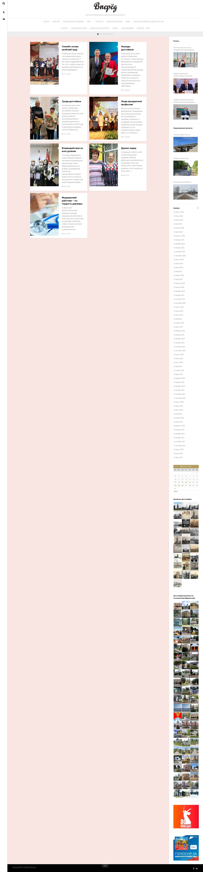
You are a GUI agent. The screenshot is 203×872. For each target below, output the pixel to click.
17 (175, 482)
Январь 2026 (179, 240)
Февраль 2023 (180, 378)
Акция (127, 21)
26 (182, 485)
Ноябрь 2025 (179, 248)
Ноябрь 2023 (179, 343)
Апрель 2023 (179, 370)
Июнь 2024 (179, 315)
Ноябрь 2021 (179, 438)
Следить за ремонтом (181, 158)
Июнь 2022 (179, 410)
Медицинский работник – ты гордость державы (72, 200)
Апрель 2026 (179, 228)
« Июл (175, 491)
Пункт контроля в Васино (182, 182)
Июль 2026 (179, 216)
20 (186, 482)
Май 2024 (178, 319)
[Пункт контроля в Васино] (185, 192)
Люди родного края (114, 21)
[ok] (3, 12)
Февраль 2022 (180, 426)
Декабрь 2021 (180, 434)
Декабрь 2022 (180, 386)
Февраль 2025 (180, 283)
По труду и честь (38, 82)
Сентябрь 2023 (180, 350)
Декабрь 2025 (180, 244)
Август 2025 (179, 259)
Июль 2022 (179, 406)
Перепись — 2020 (143, 28)
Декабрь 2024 (180, 291)
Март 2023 (179, 374)
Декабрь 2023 (180, 339)
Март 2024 (179, 327)
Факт (89, 21)
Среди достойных (71, 101)
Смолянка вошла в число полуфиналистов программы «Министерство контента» (183, 49)
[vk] (3, 19)
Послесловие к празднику (73, 21)
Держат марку (128, 148)
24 (175, 485)
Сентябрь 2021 (180, 445)
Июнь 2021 (179, 457)
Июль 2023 (179, 358)
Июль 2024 (179, 311)
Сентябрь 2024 (180, 303)
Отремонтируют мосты (181, 134)
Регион (46, 21)
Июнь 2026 (179, 220)
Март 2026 (179, 232)
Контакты (99, 21)
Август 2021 (179, 449)
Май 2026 (178, 224)
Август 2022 (179, 402)
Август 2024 (179, 307)
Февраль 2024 (180, 331)
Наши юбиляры (127, 28)
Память (115, 28)
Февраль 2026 (180, 236)
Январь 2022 (179, 430)
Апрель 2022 (179, 418)
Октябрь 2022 (180, 394)
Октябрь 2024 (180, 299)
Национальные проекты (99, 28)
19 (182, 482)
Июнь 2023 (179, 362)
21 (190, 482)
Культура (56, 21)
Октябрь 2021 (180, 441)
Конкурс (64, 28)
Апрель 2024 (179, 323)
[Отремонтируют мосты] (185, 144)
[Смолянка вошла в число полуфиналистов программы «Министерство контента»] (185, 59)
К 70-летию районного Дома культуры (148, 21)
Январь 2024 (179, 335)
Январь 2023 (179, 382)
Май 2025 (178, 271)
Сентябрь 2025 (180, 256)
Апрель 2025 (179, 275)
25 (179, 485)
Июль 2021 (179, 453)
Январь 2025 (179, 287)
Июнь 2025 (179, 267)
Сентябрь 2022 (180, 398)
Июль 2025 (179, 263)
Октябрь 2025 (180, 252)
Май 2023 (178, 366)
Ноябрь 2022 (179, 390)
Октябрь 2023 (180, 346)
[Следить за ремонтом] (185, 168)
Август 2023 (179, 354)
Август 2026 (179, 212)
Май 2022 (178, 414)
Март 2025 (179, 279)
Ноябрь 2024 (179, 295)
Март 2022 (179, 422)
